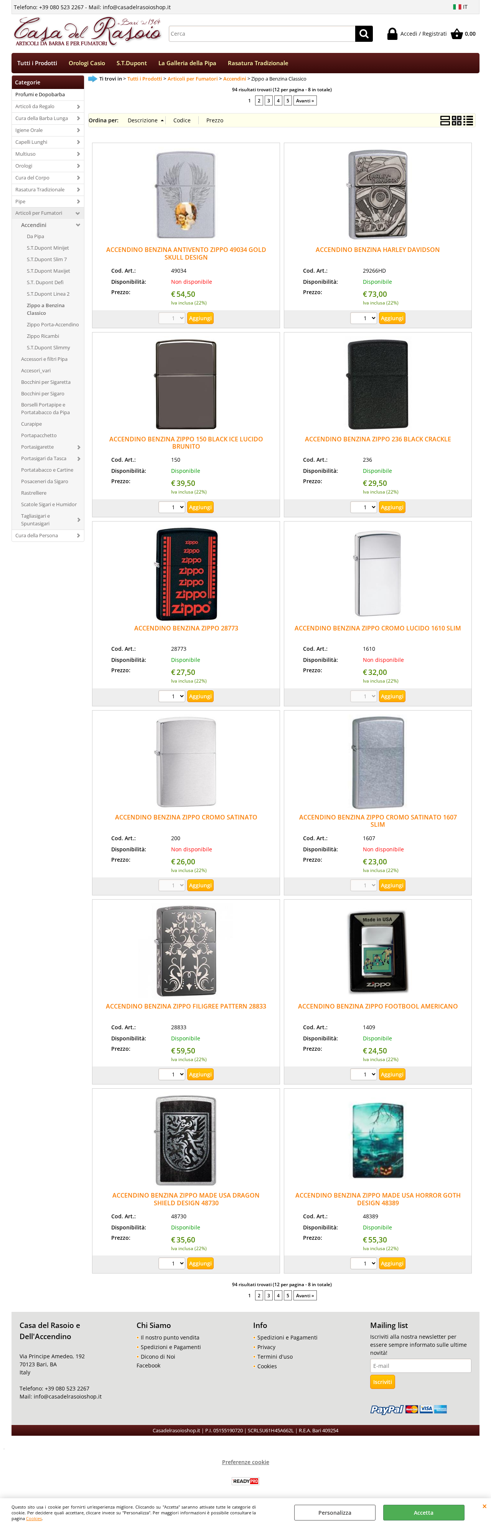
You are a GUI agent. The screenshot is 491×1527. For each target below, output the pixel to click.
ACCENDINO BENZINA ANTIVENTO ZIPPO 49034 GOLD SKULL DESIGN (186, 253)
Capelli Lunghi (31, 141)
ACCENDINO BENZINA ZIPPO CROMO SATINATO (186, 817)
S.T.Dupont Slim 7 (47, 259)
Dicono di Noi (158, 1356)
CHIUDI (484, 1506)
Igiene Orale (29, 130)
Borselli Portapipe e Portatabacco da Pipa (45, 408)
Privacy (266, 1347)
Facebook (148, 1365)
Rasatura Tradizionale (258, 63)
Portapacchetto (39, 435)
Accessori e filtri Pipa (44, 358)
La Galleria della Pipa (187, 63)
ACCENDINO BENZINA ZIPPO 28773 (186, 628)
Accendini (33, 225)
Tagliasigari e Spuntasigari (35, 519)
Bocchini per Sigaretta (46, 381)
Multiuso (25, 153)
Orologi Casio (87, 63)
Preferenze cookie (245, 1462)
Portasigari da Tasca (43, 458)
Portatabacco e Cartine (47, 469)
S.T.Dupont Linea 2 (48, 293)
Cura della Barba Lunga (41, 118)
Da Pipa (35, 236)
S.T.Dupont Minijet (48, 247)
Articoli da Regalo (34, 106)
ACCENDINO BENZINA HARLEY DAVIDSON (378, 249)
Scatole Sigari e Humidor (49, 504)
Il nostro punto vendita (170, 1337)
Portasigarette (37, 446)
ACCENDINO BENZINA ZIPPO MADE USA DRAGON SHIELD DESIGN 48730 (186, 1199)
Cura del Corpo (32, 177)
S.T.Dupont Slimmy (48, 347)
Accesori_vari (36, 370)
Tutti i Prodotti (37, 63)
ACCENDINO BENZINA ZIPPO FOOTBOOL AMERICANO (378, 1006)
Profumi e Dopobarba (40, 94)
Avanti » (305, 100)
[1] (364, 319)
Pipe (20, 201)
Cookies (34, 1518)
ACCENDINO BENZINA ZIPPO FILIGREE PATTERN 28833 (186, 1006)
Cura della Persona (36, 535)
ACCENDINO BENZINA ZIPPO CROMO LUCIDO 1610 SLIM (378, 628)
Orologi (23, 165)
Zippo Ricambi (43, 335)
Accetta (423, 1512)
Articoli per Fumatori (38, 212)
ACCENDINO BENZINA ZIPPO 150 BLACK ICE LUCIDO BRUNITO (186, 443)
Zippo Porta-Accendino (53, 324)
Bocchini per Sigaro (42, 393)
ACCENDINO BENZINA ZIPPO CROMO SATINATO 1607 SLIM (378, 821)
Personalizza (334, 1512)
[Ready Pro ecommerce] (245, 1481)
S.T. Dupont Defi (45, 282)
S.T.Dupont (132, 63)
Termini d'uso (275, 1356)
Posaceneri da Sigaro (44, 481)
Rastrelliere (33, 492)
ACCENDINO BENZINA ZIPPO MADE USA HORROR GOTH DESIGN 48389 (378, 1199)
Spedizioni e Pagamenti (171, 1347)
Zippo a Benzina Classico (46, 309)
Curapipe (31, 423)
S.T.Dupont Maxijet (48, 270)
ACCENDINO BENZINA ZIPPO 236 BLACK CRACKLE (378, 439)
